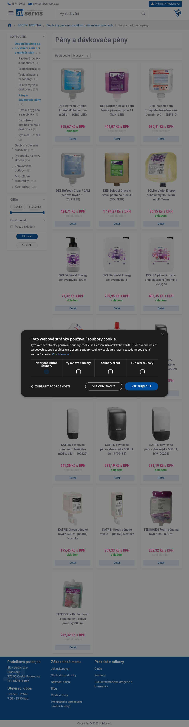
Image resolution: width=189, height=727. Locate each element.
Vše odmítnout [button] (103, 386)
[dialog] (94, 363)
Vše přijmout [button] (141, 386)
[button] (50, 386)
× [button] (162, 334)
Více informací (61, 354)
